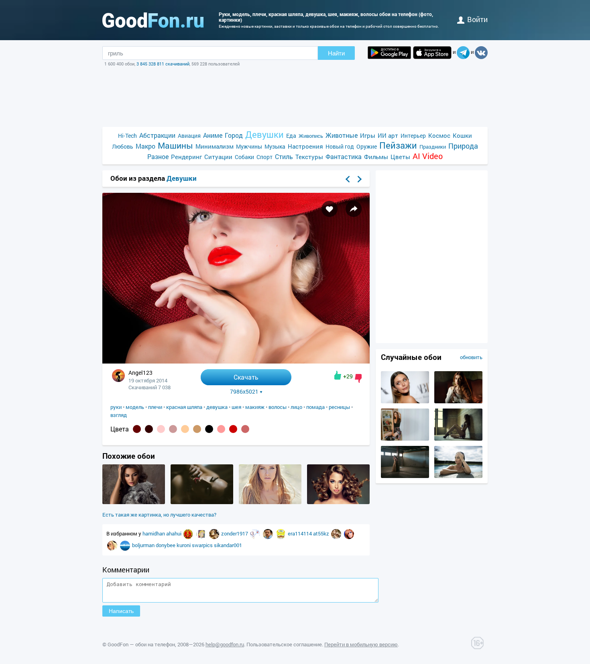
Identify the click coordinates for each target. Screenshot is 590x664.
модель (135, 407)
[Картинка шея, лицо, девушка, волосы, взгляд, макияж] (270, 502)
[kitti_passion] (336, 533)
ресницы (339, 407)
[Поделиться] (354, 209)
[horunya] (214, 533)
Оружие (366, 146)
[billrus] (255, 533)
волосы (278, 407)
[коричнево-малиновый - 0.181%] (137, 429)
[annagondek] (349, 533)
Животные (342, 135)
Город (234, 135)
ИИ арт (388, 135)
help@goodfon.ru (224, 644)
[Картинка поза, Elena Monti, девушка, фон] (458, 438)
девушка (217, 407)
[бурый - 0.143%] (149, 429)
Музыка (274, 146)
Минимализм (214, 146)
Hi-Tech (127, 135)
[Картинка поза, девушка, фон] (405, 438)
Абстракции (157, 135)
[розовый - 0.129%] (161, 429)
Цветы (400, 157)
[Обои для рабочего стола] (152, 20)
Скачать (246, 377)
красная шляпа (184, 407)
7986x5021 (244, 391)
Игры (367, 135)
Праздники (432, 146)
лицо (296, 407)
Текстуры (309, 157)
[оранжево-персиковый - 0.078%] (185, 429)
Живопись (311, 135)
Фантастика (344, 156)
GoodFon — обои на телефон (141, 644)
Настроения (305, 146)
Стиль (284, 156)
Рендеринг (186, 157)
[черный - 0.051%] (209, 429)
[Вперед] (360, 179)
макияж (254, 407)
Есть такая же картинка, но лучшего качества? (159, 514)
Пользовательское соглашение (284, 644)
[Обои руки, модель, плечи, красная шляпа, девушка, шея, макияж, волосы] (236, 361)
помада (315, 407)
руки (116, 407)
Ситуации (218, 157)
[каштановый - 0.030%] (245, 429)
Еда (291, 135)
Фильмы (376, 157)
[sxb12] (125, 545)
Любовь (122, 146)
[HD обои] (389, 52)
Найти (336, 53)
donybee (166, 545)
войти (477, 19)
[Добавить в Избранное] (329, 209)
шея (236, 407)
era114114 (300, 533)
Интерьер (413, 135)
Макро (145, 146)
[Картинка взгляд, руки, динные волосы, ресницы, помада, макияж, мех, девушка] (133, 502)
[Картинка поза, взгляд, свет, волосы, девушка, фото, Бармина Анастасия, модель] (458, 401)
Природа (463, 146)
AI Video (428, 156)
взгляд (118, 415)
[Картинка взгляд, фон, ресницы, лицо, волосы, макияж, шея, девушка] (338, 502)
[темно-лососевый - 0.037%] (221, 429)
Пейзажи (398, 145)
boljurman (144, 545)
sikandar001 (228, 545)
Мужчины (249, 146)
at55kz (321, 533)
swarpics (203, 545)
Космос (439, 135)
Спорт (264, 157)
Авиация (189, 135)
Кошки (462, 135)
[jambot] (281, 533)
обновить (471, 357)
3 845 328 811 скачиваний (162, 64)
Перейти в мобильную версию (361, 644)
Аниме (212, 135)
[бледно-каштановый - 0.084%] (173, 429)
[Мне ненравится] (358, 378)
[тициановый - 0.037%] (233, 429)
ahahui (174, 533)
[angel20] (112, 545)
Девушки (264, 134)
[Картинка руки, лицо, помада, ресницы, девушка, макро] (202, 502)
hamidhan (154, 533)
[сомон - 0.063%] (197, 429)
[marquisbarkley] (201, 533)
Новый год (340, 146)
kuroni (184, 545)
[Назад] (348, 179)
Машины (175, 145)
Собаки (244, 157)
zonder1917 (235, 533)
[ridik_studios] (268, 533)
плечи (155, 407)
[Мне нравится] (337, 375)
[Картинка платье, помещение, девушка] (405, 476)
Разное (158, 156)
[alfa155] (189, 533)
